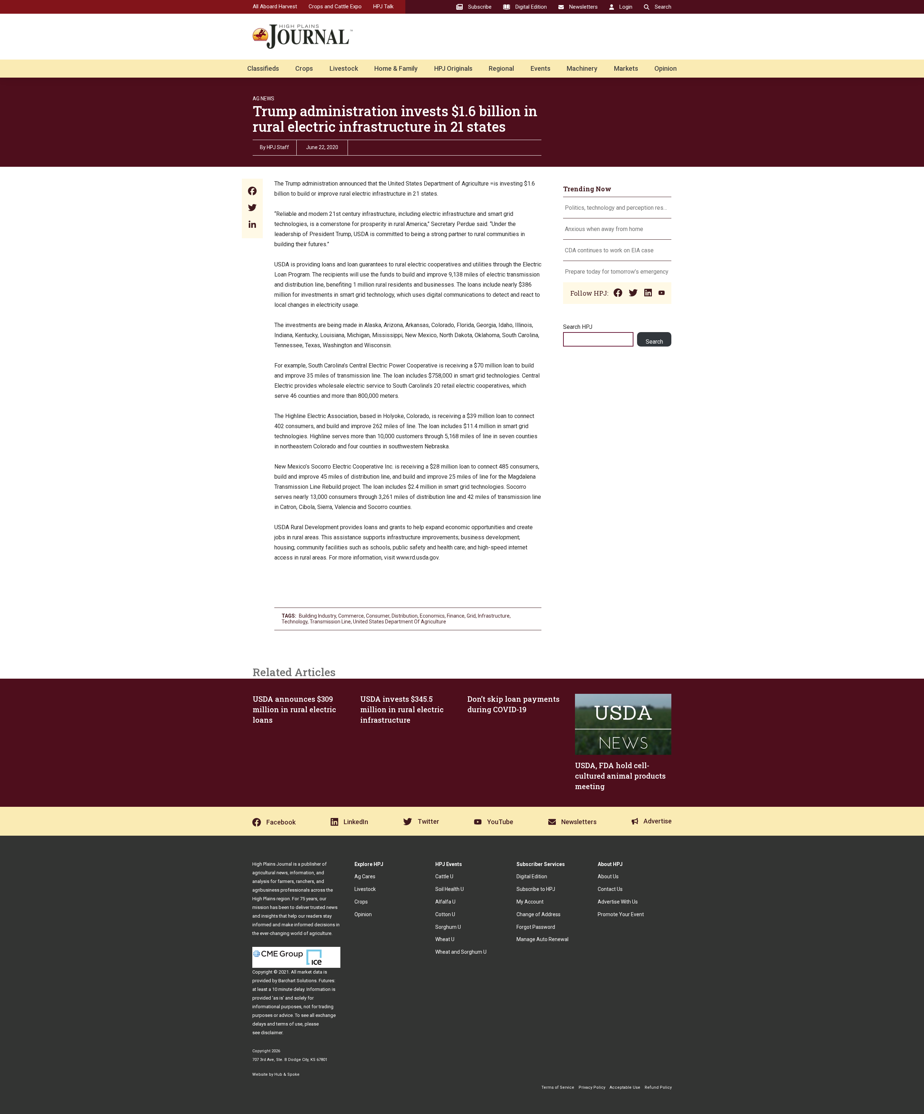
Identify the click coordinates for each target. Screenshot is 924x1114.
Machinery (582, 68)
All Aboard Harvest (275, 6)
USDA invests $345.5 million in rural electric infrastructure (402, 709)
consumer (377, 616)
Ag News (263, 98)
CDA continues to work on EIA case (609, 250)
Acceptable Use (625, 1087)
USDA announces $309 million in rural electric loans (294, 709)
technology (295, 622)
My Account (530, 902)
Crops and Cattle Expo (335, 6)
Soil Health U (449, 889)
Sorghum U (448, 927)
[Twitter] (252, 208)
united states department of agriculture (399, 622)
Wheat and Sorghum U (461, 952)
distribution (405, 616)
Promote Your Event (621, 914)
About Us (608, 876)
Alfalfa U (445, 902)
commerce (351, 616)
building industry (317, 616)
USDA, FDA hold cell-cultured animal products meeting (620, 776)
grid (471, 616)
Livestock (344, 68)
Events (540, 68)
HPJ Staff (278, 147)
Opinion (665, 68)
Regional (501, 68)
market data (309, 972)
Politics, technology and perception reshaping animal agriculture (617, 207)
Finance (456, 616)
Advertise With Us (618, 902)
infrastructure (494, 616)
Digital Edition (532, 876)
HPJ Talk (383, 6)
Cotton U (445, 914)
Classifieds (263, 68)
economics (432, 616)
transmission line (330, 622)
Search (654, 341)
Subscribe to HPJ (536, 889)
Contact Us (610, 889)
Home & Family (396, 68)
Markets (626, 68)
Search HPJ (577, 326)
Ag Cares (364, 876)
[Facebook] (252, 192)
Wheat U (444, 939)
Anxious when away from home (604, 229)
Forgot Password (536, 927)
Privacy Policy (592, 1087)
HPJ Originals (453, 68)
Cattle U (444, 876)
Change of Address (539, 914)
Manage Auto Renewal (542, 939)
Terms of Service (557, 1087)
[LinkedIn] (252, 225)
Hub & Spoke (287, 1074)
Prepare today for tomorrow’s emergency (616, 271)
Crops (304, 68)
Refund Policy (658, 1087)
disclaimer (271, 1032)
